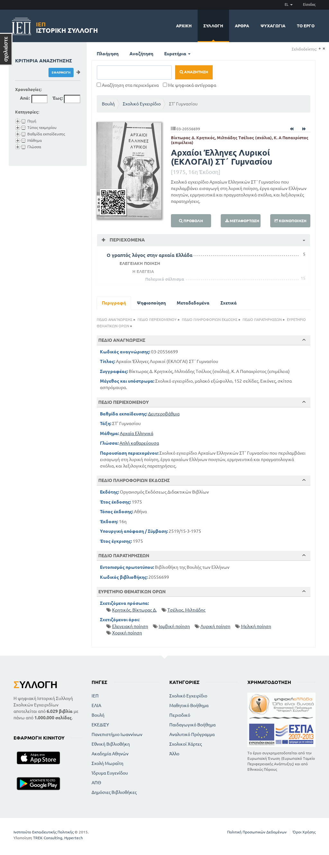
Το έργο (306, 25)
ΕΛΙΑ (96, 705)
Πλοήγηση (108, 53)
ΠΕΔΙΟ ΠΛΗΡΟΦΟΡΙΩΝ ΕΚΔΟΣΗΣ (209, 320)
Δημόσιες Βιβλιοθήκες (114, 792)
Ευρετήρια (175, 53)
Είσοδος (309, 4)
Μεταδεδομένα (193, 302)
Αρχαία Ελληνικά (136, 433)
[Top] (304, 339)
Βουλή (108, 103)
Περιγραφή (114, 302)
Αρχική (184, 25)
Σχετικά (228, 302)
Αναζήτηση (141, 53)
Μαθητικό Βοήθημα (189, 705)
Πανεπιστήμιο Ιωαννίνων (117, 734)
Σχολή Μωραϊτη (107, 763)
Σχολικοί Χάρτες (185, 744)
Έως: (57, 98)
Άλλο (174, 753)
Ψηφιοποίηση (151, 302)
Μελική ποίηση (256, 626)
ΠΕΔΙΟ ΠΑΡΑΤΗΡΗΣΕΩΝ (262, 320)
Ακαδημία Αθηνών (110, 753)
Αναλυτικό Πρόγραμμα (192, 734)
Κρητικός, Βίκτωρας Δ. (134, 610)
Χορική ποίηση (127, 632)
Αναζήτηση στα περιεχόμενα (130, 85)
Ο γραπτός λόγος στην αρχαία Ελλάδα (149, 255)
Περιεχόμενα (126, 239)
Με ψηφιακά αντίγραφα (191, 85)
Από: (25, 98)
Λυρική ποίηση (215, 626)
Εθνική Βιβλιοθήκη (111, 744)
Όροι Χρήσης (304, 832)
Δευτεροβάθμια (164, 413)
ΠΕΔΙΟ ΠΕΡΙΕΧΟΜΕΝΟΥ (157, 320)
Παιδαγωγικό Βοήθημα (192, 724)
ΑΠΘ (96, 782)
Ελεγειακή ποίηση (130, 626)
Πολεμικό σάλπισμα (164, 279)
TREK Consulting (47, 838)
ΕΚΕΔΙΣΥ (100, 724)
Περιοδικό (179, 715)
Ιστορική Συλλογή (67, 26)
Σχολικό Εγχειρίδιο (142, 103)
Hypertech (73, 838)
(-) (323, 48)
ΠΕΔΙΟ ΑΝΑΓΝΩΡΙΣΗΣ (114, 320)
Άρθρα (242, 25)
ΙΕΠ (95, 695)
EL (287, 4)
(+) (319, 48)
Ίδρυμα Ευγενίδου (110, 773)
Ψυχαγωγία (273, 25)
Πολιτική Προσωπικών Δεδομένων (257, 832)
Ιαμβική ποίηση (174, 626)
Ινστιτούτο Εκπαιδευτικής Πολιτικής (43, 832)
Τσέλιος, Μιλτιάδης (186, 610)
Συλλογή (213, 25)
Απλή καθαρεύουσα (139, 443)
